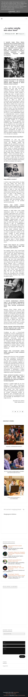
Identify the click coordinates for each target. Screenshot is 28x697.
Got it (18, 11)
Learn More (11, 11)
